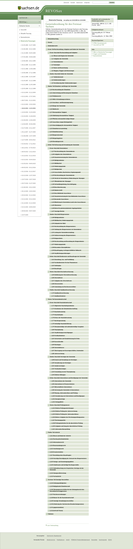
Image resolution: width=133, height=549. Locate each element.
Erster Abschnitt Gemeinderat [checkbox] (59, 148)
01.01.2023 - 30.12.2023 (29, 199)
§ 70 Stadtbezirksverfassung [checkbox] (60, 293)
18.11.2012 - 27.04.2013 (29, 147)
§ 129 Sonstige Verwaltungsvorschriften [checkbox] (61, 501)
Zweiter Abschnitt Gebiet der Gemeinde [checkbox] (61, 74)
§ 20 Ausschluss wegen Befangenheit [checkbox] (61, 122)
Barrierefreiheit (97, 56)
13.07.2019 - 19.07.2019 (29, 179)
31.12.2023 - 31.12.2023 (29, 203)
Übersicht (66, 2)
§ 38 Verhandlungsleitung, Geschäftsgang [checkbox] (64, 184)
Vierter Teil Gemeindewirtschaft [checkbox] (57, 299)
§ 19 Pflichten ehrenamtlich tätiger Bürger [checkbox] (62, 119)
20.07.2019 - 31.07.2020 (29, 183)
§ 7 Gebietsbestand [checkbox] (57, 77)
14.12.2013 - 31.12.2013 (29, 155)
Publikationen (61, 540)
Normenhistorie (25, 37)
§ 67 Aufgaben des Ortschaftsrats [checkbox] (62, 281)
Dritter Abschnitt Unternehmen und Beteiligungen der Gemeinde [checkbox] (69, 378)
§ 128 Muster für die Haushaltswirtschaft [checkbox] (62, 497)
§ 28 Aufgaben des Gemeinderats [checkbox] (61, 154)
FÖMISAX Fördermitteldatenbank (80, 540)
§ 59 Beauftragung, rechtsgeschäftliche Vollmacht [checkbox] (66, 250)
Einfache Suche (24, 26)
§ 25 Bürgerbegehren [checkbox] (56, 138)
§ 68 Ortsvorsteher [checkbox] (57, 284)
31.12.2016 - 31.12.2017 (29, 171)
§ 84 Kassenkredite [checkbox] (57, 341)
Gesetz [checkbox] (50, 42)
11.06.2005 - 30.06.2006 (29, 124)
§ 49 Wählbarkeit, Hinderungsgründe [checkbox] (62, 220)
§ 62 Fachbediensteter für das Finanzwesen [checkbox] (64, 262)
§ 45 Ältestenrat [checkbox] (56, 205)
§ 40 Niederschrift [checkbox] (57, 190)
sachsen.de (23, 18)
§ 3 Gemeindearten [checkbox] (57, 62)
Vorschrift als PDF (98, 45)
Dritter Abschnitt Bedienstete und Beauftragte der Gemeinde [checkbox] (68, 256)
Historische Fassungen (28, 41)
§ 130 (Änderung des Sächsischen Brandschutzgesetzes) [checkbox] (67, 504)
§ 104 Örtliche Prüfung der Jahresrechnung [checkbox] (64, 411)
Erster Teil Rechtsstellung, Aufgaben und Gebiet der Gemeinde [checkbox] (66, 49)
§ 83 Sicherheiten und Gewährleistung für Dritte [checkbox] (66, 338)
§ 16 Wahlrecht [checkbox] (54, 109)
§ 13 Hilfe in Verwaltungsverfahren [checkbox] (60, 99)
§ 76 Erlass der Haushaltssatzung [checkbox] (62, 317)
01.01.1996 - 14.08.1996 (29, 69)
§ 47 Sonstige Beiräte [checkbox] (58, 211)
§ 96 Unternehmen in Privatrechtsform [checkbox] (63, 384)
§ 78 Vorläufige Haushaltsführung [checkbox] (61, 323)
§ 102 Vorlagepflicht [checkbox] (57, 402)
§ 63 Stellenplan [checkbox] (56, 265)
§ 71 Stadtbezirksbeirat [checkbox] (58, 296)
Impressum (79, 2)
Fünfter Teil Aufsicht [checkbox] (54, 432)
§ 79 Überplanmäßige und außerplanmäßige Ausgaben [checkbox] (68, 326)
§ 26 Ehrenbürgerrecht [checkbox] (56, 141)
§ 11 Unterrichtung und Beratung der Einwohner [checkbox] (64, 93)
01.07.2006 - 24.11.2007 (29, 128)
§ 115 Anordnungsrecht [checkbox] (57, 448)
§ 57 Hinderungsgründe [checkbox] (58, 244)
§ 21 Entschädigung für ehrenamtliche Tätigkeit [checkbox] (64, 125)
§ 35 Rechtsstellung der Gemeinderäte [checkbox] (63, 175)
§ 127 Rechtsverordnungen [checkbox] (58, 494)
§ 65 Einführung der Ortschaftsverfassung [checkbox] (64, 275)
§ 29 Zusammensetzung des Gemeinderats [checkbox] (64, 157)
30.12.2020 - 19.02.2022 (29, 191)
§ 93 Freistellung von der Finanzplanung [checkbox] (63, 372)
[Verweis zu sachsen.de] (29, 8)
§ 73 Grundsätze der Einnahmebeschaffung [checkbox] (64, 308)
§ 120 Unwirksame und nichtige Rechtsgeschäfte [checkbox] (64, 465)
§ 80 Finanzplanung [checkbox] (57, 329)
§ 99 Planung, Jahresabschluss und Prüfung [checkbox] (65, 393)
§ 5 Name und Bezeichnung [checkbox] (60, 68)
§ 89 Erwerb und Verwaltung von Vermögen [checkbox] (64, 360)
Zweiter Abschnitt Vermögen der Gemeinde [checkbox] (62, 356)
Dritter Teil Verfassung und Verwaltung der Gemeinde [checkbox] (63, 145)
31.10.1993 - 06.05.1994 (29, 53)
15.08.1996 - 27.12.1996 (29, 72)
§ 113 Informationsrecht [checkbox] (57, 442)
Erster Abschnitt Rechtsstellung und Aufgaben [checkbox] (63, 52)
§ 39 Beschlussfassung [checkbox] (59, 187)
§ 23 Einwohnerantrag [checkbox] (56, 131)
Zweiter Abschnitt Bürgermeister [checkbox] (59, 214)
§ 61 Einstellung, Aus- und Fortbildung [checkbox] (63, 259)
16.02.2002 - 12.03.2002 (29, 108)
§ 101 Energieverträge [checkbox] (58, 399)
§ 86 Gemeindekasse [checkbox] (58, 347)
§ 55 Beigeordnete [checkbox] (57, 238)
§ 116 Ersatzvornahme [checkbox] (56, 452)
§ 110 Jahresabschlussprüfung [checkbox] (61, 429)
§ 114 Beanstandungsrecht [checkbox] (58, 445)
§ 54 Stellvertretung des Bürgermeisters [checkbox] (64, 235)
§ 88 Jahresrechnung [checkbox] (58, 353)
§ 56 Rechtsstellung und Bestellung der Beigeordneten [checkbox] (68, 241)
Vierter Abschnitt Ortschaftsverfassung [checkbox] (61, 271)
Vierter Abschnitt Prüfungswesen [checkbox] (59, 405)
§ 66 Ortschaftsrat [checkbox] (57, 278)
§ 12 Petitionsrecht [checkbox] (55, 96)
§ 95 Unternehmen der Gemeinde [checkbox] (61, 381)
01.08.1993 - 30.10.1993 (29, 49)
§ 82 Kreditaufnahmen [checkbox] (58, 335)
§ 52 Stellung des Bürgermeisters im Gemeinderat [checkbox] (66, 229)
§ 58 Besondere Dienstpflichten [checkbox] (61, 247)
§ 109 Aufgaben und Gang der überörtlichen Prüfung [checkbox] (67, 426)
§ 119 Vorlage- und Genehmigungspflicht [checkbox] (61, 461)
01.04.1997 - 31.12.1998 (29, 80)
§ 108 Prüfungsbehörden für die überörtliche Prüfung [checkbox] (67, 423)
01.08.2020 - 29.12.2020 (29, 187)
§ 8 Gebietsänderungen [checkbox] (58, 80)
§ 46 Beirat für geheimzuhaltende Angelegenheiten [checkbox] (66, 208)
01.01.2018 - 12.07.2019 (29, 175)
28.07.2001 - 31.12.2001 (29, 100)
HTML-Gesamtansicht (99, 43)
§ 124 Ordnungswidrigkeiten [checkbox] (58, 483)
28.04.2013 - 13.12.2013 (29, 151)
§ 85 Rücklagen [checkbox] (56, 344)
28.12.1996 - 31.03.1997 (29, 76)
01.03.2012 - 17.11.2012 (29, 144)
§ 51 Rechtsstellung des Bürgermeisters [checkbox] (64, 226)
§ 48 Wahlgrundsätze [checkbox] (58, 217)
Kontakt (73, 2)
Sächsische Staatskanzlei (54, 536)
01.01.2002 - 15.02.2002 (29, 104)
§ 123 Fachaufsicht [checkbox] (55, 476)
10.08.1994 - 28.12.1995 (29, 61)
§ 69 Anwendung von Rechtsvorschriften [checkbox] (64, 287)
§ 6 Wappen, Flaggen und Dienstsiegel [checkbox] (63, 70)
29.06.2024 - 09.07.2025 (29, 211)
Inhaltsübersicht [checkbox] (52, 46)
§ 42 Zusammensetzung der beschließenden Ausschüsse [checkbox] (69, 196)
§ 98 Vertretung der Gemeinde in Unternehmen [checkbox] (65, 390)
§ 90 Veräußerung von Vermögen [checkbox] (61, 363)
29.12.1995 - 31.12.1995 (29, 65)
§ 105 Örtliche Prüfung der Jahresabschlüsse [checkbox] (65, 414)
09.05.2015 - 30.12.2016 (29, 167)
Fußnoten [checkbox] (50, 514)
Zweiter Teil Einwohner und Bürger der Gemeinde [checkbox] (62, 86)
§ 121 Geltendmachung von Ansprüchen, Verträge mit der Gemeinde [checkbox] (67, 469)
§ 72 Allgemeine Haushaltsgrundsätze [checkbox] (63, 305)
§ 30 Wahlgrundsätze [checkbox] (58, 160)
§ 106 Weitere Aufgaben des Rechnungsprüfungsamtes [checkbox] (68, 417)
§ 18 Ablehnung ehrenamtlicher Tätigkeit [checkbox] (62, 115)
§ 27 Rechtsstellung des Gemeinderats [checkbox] (63, 151)
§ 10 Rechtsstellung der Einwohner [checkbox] (60, 89)
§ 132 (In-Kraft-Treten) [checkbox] (56, 510)
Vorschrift (23, 30)
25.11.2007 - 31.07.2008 (29, 132)
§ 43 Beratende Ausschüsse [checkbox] (60, 199)
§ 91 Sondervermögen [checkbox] (58, 366)
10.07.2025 (25, 215)
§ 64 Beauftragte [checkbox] (57, 268)
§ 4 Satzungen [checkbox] (56, 65)
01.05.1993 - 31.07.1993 (29, 45)
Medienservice (51, 540)
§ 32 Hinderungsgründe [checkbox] (58, 166)
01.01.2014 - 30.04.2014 (29, 159)
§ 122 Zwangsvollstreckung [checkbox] (58, 473)
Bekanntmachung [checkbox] (53, 39)
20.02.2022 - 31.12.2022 (29, 195)
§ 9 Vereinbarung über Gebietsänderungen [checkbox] (64, 83)
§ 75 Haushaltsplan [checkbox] (57, 314)
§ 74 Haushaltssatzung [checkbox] (58, 311)
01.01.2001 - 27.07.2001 (29, 96)
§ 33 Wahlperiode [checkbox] (57, 169)
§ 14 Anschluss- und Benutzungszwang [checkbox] (61, 102)
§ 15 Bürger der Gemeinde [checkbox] (57, 106)
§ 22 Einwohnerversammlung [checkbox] (58, 128)
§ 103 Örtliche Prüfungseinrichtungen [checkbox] (63, 408)
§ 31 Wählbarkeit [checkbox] (57, 163)
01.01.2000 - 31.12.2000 (29, 92)
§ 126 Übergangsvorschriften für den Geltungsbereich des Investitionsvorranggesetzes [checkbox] (67, 490)
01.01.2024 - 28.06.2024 (29, 207)
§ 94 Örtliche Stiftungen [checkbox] (58, 375)
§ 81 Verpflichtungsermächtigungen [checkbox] (62, 332)
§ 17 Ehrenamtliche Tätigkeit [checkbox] (58, 112)
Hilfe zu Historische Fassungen (102, 52)
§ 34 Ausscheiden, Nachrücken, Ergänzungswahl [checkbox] (66, 172)
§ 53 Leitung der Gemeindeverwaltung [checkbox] (63, 232)
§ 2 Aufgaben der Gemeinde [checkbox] (60, 59)
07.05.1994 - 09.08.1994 (29, 57)
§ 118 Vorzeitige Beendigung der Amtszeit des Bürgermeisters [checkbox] (68, 458)
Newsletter (94, 540)
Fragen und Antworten (99, 54)
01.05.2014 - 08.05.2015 (29, 163)
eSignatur (87, 2)
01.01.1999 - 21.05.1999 (29, 84)
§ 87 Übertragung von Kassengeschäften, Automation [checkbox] (67, 350)
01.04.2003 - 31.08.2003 (29, 116)
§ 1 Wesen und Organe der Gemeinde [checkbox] (63, 56)
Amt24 (68, 540)
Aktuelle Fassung (26, 33)
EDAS (110, 540)
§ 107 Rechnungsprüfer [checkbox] (59, 420)
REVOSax (54, 11)
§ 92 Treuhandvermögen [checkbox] (59, 369)
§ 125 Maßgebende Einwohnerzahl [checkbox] (60, 486)
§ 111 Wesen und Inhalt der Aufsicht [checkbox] (60, 436)
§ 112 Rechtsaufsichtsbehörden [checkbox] (59, 439)
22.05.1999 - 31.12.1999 (29, 88)
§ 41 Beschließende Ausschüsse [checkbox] (61, 193)
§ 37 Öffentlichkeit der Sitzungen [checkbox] (61, 181)
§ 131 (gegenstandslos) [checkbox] (57, 507)
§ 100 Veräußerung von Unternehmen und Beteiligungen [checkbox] (68, 396)
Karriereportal (103, 540)
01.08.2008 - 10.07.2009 (29, 136)
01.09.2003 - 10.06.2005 (29, 120)
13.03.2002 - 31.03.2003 (29, 112)
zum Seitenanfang (52, 525)
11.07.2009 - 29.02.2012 (29, 140)
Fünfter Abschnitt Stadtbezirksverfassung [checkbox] (62, 290)
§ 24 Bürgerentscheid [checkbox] (56, 135)
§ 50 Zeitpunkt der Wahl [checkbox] (58, 223)
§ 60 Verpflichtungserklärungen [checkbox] (61, 253)
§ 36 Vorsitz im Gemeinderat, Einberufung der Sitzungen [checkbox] (68, 178)
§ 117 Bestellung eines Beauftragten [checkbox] (60, 455)
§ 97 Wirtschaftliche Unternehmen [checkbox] (62, 387)
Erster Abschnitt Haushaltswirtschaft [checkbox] (61, 302)
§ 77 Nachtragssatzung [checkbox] (58, 320)
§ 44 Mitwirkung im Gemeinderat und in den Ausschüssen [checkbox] (69, 202)
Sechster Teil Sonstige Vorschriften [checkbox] (58, 479)
